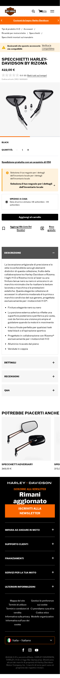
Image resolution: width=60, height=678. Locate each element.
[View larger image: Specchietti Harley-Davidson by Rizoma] (30, 109)
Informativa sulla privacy (17, 616)
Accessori (28, 29)
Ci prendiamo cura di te (42, 608)
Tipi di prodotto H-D (11, 29)
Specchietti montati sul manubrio (17, 37)
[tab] (15, 136)
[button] (14, 75)
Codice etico (42, 612)
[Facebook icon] (23, 650)
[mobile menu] (51, 11)
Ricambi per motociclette (14, 33)
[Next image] (53, 109)
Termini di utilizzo (17, 604)
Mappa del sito (17, 600)
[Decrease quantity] (16, 150)
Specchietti (34, 33)
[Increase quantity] (28, 150)
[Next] (58, 20)
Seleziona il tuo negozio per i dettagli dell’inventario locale (31, 185)
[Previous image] (6, 109)
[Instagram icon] (30, 650)
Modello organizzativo (42, 616)
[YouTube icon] (37, 650)
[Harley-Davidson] (30, 483)
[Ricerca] (33, 11)
